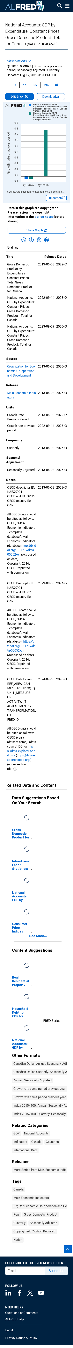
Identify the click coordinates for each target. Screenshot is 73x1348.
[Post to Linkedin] (46, 239)
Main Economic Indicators (31, 1198)
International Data (25, 1150)
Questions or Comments (21, 1313)
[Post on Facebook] (31, 239)
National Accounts (36, 1133)
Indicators (20, 1142)
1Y (15, 85)
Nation (17, 1240)
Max (46, 85)
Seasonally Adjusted (43, 1223)
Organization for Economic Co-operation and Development (21, 371)
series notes (44, 217)
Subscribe (56, 1271)
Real (16, 1214)
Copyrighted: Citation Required (34, 1231)
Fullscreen (54, 198)
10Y (34, 85)
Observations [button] (17, 61)
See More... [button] (38, 936)
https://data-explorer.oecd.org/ (21, 751)
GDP (16, 1133)
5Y (24, 85)
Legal (9, 1330)
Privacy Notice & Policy (21, 1338)
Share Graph (35, 230)
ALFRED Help (14, 1319)
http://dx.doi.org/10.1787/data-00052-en (21, 550)
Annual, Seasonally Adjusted (32, 1080)
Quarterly (19, 1223)
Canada (36, 1142)
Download (49, 97)
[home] (25, 6)
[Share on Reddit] (39, 239)
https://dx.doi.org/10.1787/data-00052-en (21, 646)
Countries (52, 1142)
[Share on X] (23, 239)
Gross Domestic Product (40, 1214)
